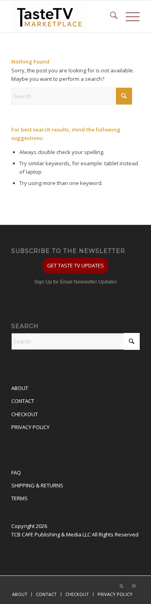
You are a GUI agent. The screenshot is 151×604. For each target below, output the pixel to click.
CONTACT (22, 401)
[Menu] (129, 16)
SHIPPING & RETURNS (37, 485)
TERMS (19, 498)
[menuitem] (110, 16)
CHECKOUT (24, 414)
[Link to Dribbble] (134, 586)
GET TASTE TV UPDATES (75, 265)
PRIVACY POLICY (30, 427)
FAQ (16, 472)
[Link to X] (122, 586)
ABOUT (19, 388)
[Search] (110, 16)
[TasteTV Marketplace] (62, 16)
